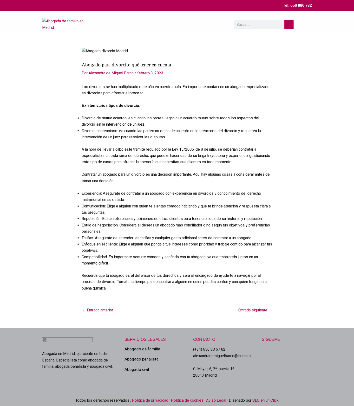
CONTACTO (204, 339)
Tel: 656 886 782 (297, 5)
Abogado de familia (142, 349)
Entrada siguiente (255, 310)
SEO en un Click (265, 400)
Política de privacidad (149, 400)
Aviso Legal (216, 400)
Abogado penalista (141, 359)
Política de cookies (187, 400)
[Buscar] (289, 24)
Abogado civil (137, 369)
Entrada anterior (97, 310)
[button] (306, 24)
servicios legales (145, 339)
